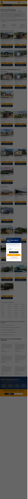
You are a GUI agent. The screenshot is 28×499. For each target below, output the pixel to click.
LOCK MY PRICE (13, 254)
